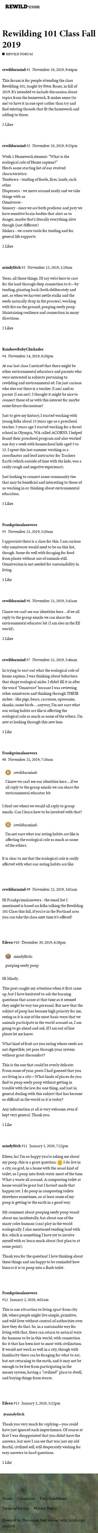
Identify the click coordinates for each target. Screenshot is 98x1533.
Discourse (30, 1520)
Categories (26, 1498)
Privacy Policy (45, 1508)
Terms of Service (15, 1508)
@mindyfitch (13, 1414)
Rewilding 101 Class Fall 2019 (49, 39)
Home (7, 1498)
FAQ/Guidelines (53, 1498)
